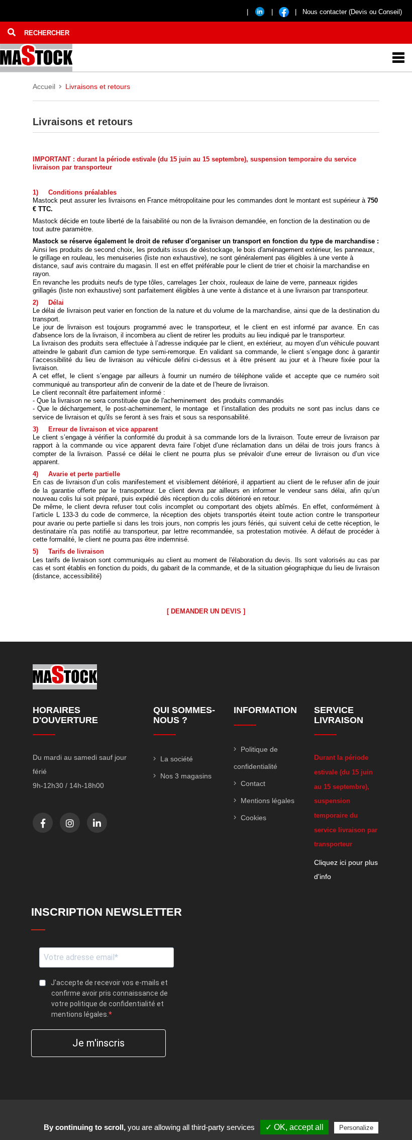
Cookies (252, 818)
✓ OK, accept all (294, 1127)
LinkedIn (97, 823)
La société (175, 759)
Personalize (356, 1127)
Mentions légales (266, 801)
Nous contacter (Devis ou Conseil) (352, 12)
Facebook (43, 823)
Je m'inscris (98, 1043)
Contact (252, 783)
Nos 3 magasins (185, 776)
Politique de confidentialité (256, 757)
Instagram (70, 823)
